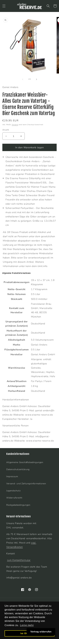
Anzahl (5, 129)
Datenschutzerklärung (18, 469)
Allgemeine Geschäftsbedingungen (24, 462)
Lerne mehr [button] (27, 625)
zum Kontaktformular (19, 560)
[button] (3, 6)
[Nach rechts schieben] (36, 79)
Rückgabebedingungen (18, 504)
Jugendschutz (13, 490)
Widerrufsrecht (14, 497)
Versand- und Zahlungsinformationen (26, 483)
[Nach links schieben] (22, 79)
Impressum (12, 476)
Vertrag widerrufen (40, 631)
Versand (15, 125)
